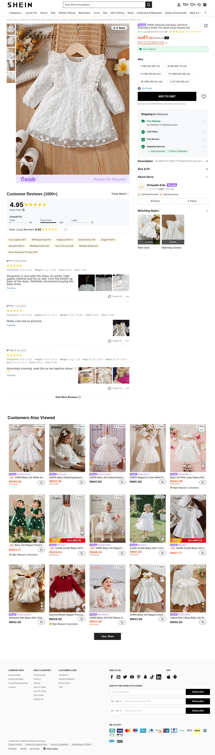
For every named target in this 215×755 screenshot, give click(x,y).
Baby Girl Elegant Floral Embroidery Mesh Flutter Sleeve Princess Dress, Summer (27, 545)
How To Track (40, 691)
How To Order (40, 687)
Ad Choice (34, 748)
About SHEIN (14, 675)
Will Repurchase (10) (41, 239)
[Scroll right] (205, 12)
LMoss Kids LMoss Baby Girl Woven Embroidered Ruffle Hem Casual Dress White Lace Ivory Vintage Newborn (188, 617)
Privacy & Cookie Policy (36, 744)
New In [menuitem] (44, 12)
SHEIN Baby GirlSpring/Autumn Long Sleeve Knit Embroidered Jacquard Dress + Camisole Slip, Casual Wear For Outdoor (67, 477)
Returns (37, 679)
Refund (37, 683)
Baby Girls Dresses (50, 20)
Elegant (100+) (108, 239)
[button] (199, 5)
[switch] (64, 229)
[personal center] (179, 5)
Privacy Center (15, 744)
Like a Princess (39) (64, 246)
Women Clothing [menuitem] (67, 12)
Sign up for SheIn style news (125, 686)
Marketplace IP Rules (81, 744)
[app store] (168, 678)
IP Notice (12, 748)
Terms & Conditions (59, 744)
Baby (16, 20)
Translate (11, 288)
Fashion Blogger (16, 679)
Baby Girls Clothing (30, 20)
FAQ (61, 687)
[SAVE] (203, 96)
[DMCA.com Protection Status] (120, 741)
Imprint (23, 748)
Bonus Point (64, 683)
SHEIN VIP (39, 699)
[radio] (150, 66)
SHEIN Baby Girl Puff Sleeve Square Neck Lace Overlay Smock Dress (107, 617)
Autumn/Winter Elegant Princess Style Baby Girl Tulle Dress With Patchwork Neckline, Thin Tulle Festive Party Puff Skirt (67, 614)
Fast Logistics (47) (17, 239)
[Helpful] (110, 296)
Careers (12, 687)
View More (107, 636)
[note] (185, 487)
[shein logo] (20, 4)
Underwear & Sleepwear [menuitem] (149, 12)
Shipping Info (40, 675)
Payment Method (66, 679)
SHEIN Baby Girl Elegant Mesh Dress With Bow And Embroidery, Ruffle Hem (107, 548)
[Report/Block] (127, 296)
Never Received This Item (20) (23, 252)
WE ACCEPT (115, 725)
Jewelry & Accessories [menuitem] (176, 12)
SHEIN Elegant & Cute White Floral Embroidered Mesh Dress (148, 477)
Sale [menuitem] (53, 12)
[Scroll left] (201, 12)
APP (168, 670)
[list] (136, 676)
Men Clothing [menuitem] (117, 12)
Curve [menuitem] (97, 12)
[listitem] (149, 229)
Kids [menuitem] (105, 12)
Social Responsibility (18, 683)
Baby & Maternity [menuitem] (199, 12)
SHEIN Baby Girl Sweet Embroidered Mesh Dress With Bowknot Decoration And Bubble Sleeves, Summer (107, 477)
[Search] (148, 5)
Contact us (64, 675)
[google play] (175, 678)
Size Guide (39, 695)
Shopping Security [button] (156, 147)
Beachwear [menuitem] (84, 12)
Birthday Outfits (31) (88, 246)
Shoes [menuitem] (130, 12)
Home (9, 20)
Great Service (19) (86, 239)
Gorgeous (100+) (65, 239)
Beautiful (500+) (16, 246)
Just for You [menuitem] (31, 12)
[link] (185, 5)
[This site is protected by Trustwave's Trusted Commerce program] (111, 741)
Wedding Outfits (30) (39, 246)
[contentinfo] (159, 733)
